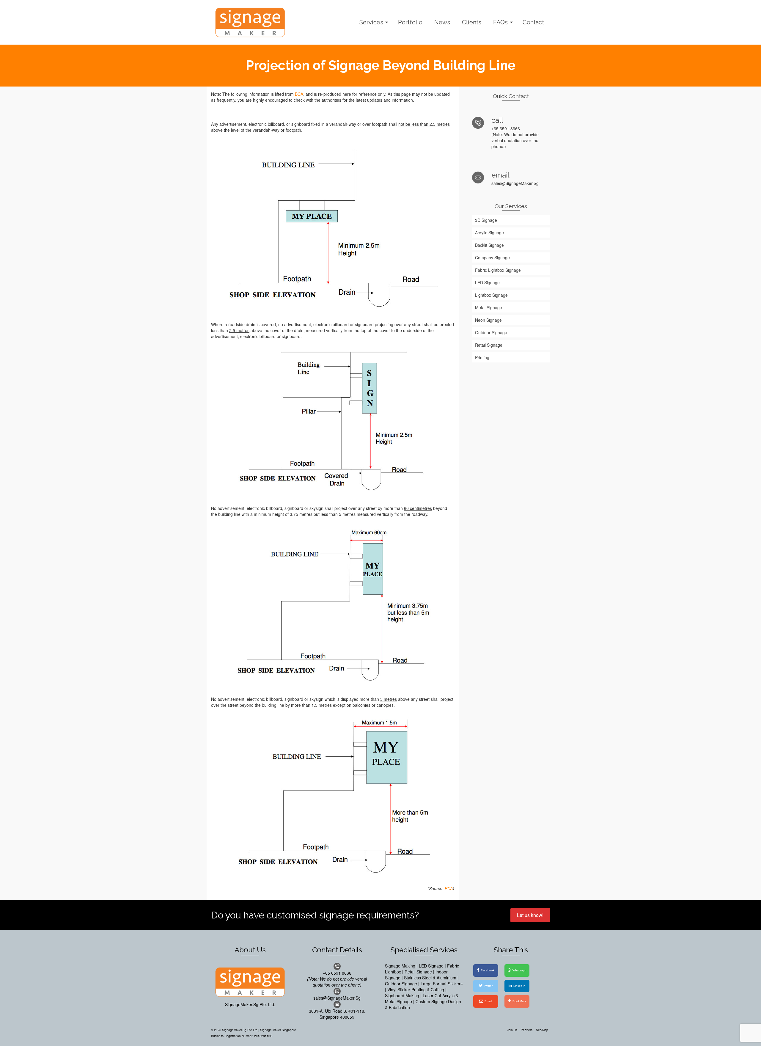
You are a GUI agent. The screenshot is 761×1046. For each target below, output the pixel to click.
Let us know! (530, 915)
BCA (299, 94)
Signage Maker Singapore (278, 1030)
